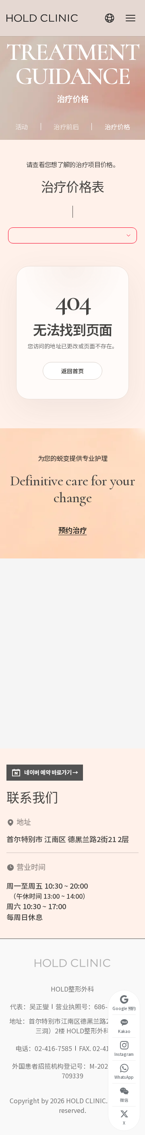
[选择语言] (110, 18)
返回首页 (72, 371)
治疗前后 (66, 126)
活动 (21, 126)
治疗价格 (117, 126)
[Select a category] (72, 235)
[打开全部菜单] (130, 18)
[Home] (42, 18)
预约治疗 (72, 530)
